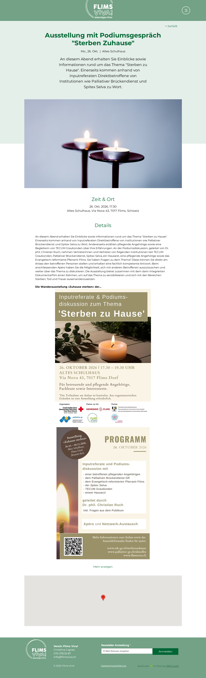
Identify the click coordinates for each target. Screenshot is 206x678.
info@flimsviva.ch (65, 657)
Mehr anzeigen (103, 566)
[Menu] (186, 10)
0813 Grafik (172, 666)
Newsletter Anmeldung (116, 645)
